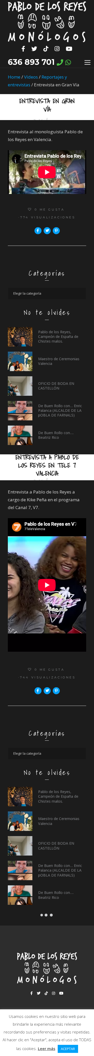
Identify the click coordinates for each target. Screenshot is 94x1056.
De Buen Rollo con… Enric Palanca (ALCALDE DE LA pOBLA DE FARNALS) (60, 410)
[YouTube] (69, 48)
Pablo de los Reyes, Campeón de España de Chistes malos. (58, 336)
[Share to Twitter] (47, 230)
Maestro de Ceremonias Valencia (58, 361)
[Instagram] (57, 48)
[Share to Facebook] (38, 230)
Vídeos (31, 77)
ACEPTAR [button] (68, 1048)
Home (14, 77)
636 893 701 (31, 62)
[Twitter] (34, 48)
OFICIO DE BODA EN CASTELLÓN (56, 386)
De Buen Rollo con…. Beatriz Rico (56, 435)
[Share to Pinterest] (56, 230)
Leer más (46, 1048)
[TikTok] (46, 48)
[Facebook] (23, 48)
